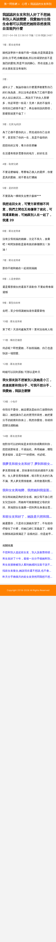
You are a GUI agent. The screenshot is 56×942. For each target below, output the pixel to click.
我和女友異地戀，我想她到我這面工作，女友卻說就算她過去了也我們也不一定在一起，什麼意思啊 (28, 490)
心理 (24, 3)
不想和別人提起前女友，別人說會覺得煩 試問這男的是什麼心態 (28, 552)
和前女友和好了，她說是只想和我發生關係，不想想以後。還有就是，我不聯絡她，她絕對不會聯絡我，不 (28, 516)
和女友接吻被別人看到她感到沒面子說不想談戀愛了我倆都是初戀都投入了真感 (28, 564)
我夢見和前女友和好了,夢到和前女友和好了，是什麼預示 (28, 464)
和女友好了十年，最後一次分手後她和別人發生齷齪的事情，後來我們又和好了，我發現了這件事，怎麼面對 (28, 558)
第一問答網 (10, 3)
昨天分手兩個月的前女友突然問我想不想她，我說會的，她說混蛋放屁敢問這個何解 (28, 576)
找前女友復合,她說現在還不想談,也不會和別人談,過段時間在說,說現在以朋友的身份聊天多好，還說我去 (28, 570)
